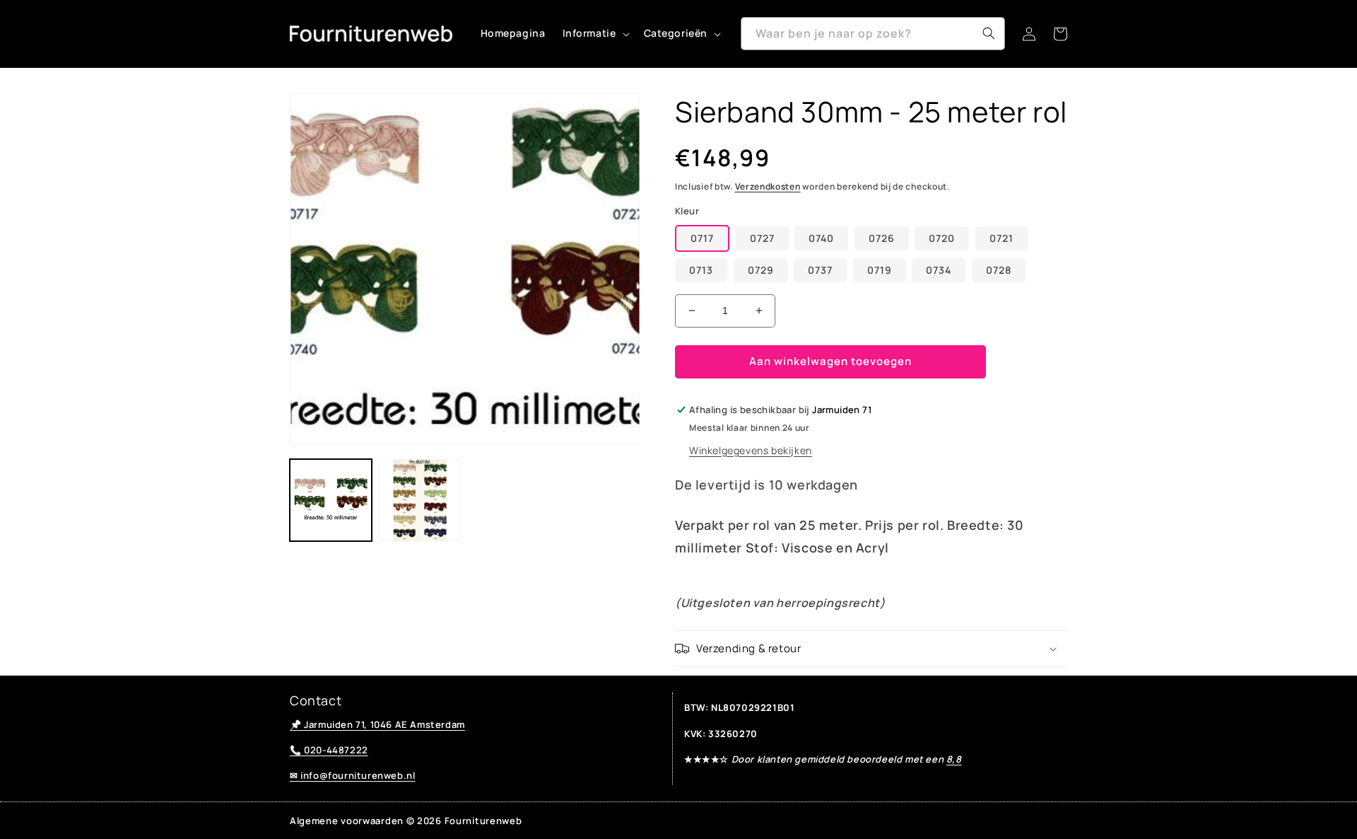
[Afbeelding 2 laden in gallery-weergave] (420, 500)
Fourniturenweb (483, 820)
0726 (882, 238)
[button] (594, 33)
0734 (938, 270)
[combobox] (872, 34)
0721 (1001, 238)
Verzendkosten (768, 186)
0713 (701, 270)
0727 (762, 238)
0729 (761, 270)
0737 (820, 270)
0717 (702, 238)
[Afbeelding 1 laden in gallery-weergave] (331, 500)
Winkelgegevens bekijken (750, 450)
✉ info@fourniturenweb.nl (352, 775)
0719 (879, 270)
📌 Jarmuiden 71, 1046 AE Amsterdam (377, 724)
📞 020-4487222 (329, 749)
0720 (942, 238)
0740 (821, 238)
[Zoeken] (988, 33)
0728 (998, 270)
